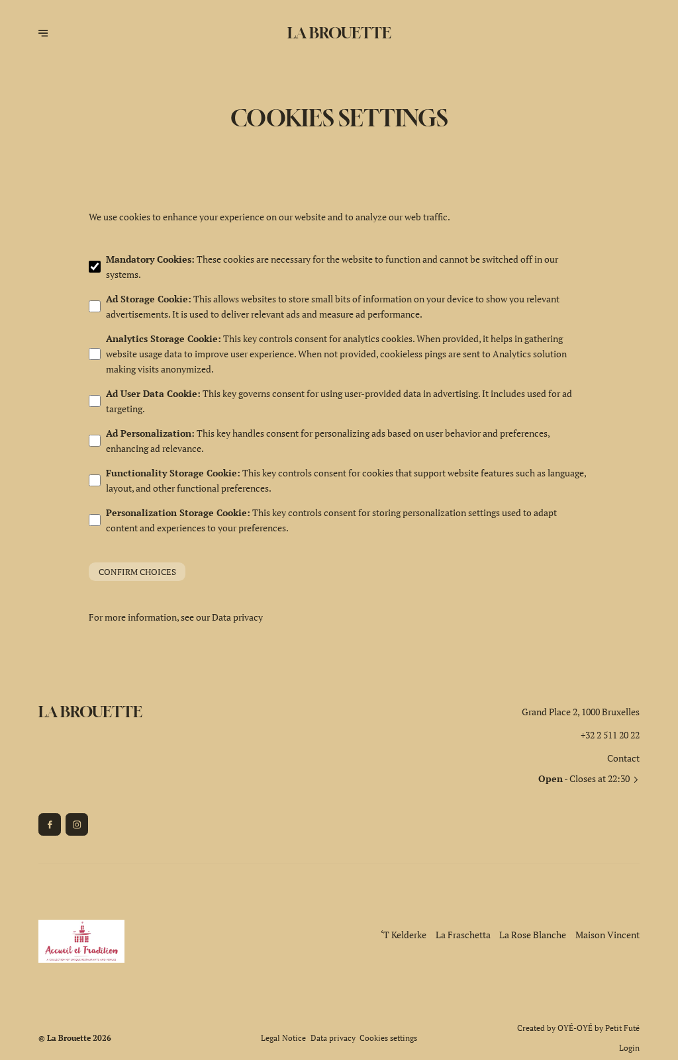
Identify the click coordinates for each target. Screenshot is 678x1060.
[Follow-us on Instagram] (77, 824)
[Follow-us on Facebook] (49, 824)
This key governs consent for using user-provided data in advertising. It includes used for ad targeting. (339, 401)
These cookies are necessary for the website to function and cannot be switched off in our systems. (332, 267)
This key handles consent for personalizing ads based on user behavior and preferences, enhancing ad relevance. (328, 441)
